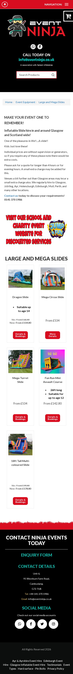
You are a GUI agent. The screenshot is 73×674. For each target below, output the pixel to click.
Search (53, 74)
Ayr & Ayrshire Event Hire (27, 660)
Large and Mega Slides (52, 102)
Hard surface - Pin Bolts (32, 668)
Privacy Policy (55, 668)
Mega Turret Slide (20, 379)
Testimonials (54, 664)
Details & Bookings (20, 335)
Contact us (11, 195)
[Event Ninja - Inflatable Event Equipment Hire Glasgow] (36, 26)
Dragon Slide (20, 297)
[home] (5, 4)
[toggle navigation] (66, 4)
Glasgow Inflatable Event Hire (27, 664)
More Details (53, 335)
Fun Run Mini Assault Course (52, 379)
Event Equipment (25, 102)
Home (8, 102)
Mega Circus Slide (53, 297)
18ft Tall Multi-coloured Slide (20, 462)
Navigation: (53, 4)
